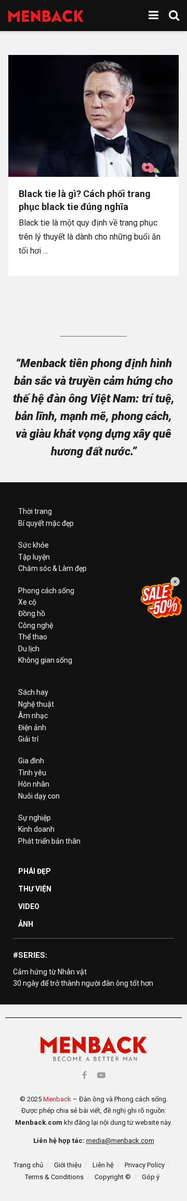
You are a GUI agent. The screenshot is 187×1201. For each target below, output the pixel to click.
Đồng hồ (31, 613)
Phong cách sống (46, 590)
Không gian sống (45, 660)
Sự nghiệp (34, 818)
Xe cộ (27, 602)
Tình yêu (32, 773)
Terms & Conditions (54, 1177)
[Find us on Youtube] (101, 1075)
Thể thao (32, 637)
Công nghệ (35, 625)
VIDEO (28, 906)
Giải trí (28, 739)
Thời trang (35, 511)
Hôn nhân (33, 784)
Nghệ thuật (36, 704)
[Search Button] (174, 15)
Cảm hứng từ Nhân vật (50, 972)
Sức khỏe (33, 545)
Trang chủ (28, 1165)
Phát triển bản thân (49, 841)
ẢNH (25, 924)
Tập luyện (34, 557)
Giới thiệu (68, 1165)
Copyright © (113, 1177)
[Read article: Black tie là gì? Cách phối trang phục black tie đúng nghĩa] (93, 116)
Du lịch (28, 649)
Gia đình (31, 761)
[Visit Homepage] (46, 15)
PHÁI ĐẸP (34, 871)
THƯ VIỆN (34, 889)
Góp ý (150, 1177)
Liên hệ (103, 1165)
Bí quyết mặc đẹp (46, 523)
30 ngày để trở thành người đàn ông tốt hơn (83, 983)
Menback (57, 1099)
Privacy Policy (145, 1165)
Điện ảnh (32, 727)
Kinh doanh (36, 829)
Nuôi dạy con (39, 796)
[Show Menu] (153, 15)
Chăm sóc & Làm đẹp (52, 568)
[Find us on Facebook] (84, 1075)
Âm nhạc (33, 715)
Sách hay (33, 692)
